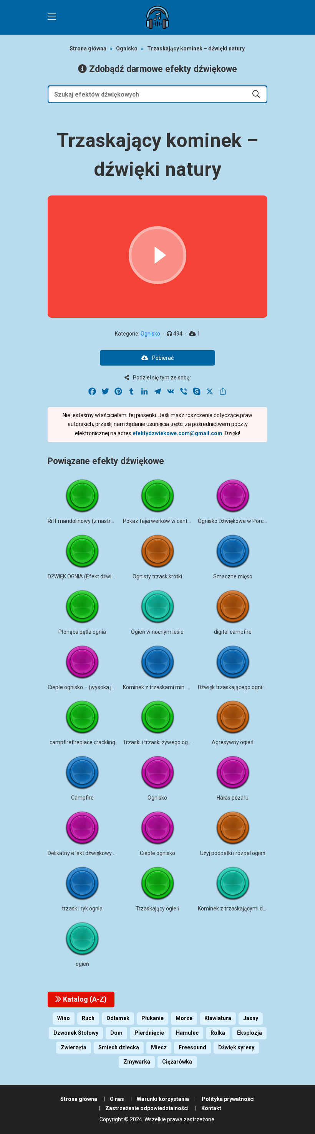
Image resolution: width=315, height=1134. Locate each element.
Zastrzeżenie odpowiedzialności (147, 1108)
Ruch (88, 1018)
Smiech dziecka (118, 1047)
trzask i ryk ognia (82, 908)
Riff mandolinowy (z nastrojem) (86, 521)
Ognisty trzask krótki (157, 576)
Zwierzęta (73, 1047)
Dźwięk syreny (236, 1047)
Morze (184, 1018)
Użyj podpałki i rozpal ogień (232, 853)
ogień (82, 964)
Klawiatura (217, 1018)
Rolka (218, 1033)
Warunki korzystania (163, 1099)
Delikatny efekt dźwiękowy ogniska (90, 853)
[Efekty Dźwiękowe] (157, 17)
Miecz (159, 1047)
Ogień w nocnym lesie (157, 632)
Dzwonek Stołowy (75, 1033)
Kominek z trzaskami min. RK (158, 687)
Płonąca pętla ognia (82, 632)
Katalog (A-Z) (84, 999)
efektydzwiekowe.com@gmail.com (177, 433)
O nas (117, 1099)
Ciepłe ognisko (157, 853)
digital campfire (233, 632)
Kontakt (211, 1108)
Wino (63, 1018)
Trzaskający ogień (157, 908)
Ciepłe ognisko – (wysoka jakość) (88, 687)
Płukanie (152, 1018)
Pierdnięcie (149, 1033)
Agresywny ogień (233, 742)
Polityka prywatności (228, 1099)
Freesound (192, 1047)
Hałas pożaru (233, 798)
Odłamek (117, 1018)
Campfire (82, 798)
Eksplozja (249, 1033)
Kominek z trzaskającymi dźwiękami (241, 908)
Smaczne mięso (232, 576)
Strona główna (88, 48)
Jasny (250, 1018)
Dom (116, 1033)
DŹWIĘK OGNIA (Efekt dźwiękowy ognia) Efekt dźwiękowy (116, 576)
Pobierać (163, 358)
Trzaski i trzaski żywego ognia (159, 742)
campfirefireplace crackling (82, 742)
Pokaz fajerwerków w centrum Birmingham (176, 521)
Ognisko (127, 48)
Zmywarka (136, 1062)
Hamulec (187, 1033)
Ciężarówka (177, 1062)
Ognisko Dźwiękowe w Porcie (233, 521)
